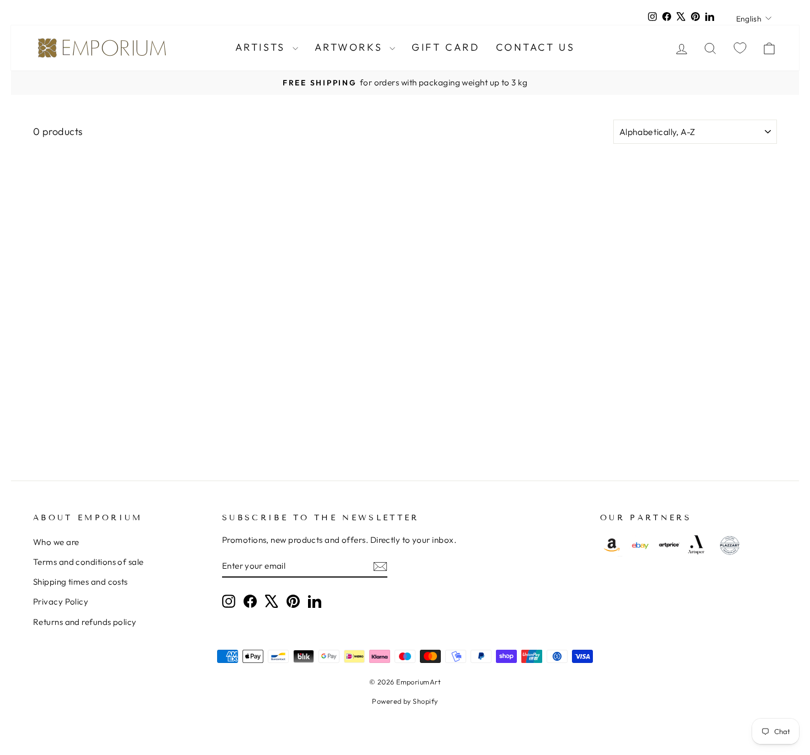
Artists (262, 47)
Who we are (56, 542)
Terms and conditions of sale (88, 562)
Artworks (351, 47)
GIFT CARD (445, 47)
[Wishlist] (740, 47)
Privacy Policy (60, 601)
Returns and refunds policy (85, 622)
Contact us (535, 47)
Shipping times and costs (80, 581)
